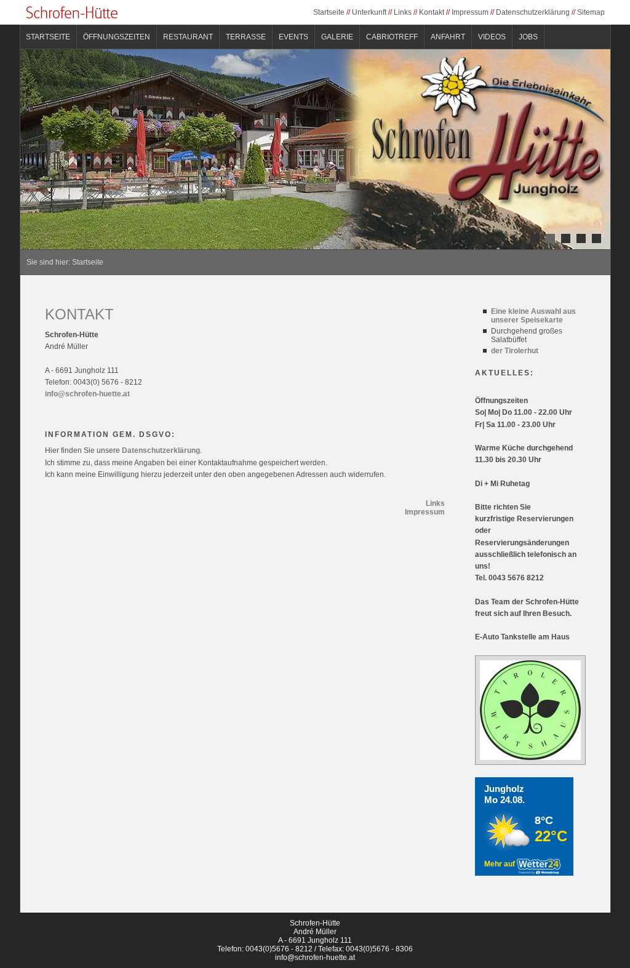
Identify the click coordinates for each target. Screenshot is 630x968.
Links (403, 12)
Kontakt (431, 12)
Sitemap (591, 12)
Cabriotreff (392, 37)
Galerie (337, 37)
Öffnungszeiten (116, 37)
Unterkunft (369, 12)
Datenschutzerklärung (533, 12)
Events (293, 37)
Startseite (329, 12)
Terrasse (246, 37)
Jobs (528, 37)
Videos (492, 37)
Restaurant (188, 37)
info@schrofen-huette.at (87, 394)
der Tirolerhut (514, 350)
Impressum (470, 12)
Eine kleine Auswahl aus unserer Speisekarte (533, 315)
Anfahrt (448, 37)
